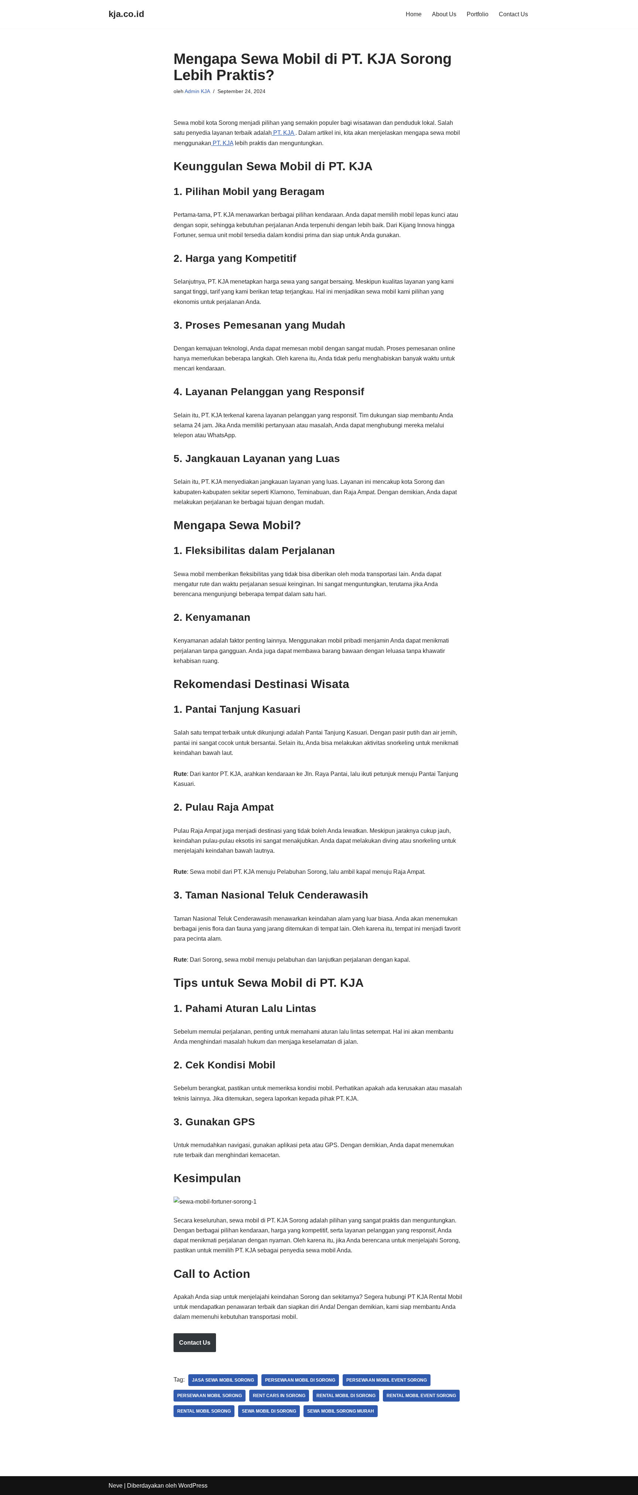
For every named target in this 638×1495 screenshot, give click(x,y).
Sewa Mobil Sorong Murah (340, 1411)
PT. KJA (283, 133)
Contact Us (513, 14)
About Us (444, 14)
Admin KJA (197, 91)
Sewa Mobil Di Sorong (269, 1411)
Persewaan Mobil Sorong (209, 1395)
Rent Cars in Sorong (279, 1395)
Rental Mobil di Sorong (345, 1395)
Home (414, 14)
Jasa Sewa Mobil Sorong (223, 1380)
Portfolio (477, 14)
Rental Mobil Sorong (204, 1411)
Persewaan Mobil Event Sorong (386, 1380)
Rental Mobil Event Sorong (421, 1395)
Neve (116, 1485)
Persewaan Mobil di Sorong (300, 1380)
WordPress (192, 1485)
